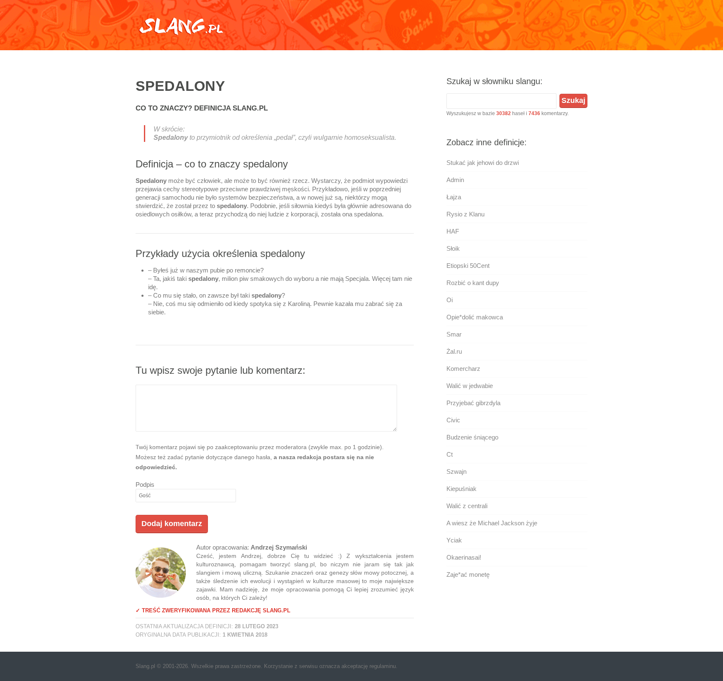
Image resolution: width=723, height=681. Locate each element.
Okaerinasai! (463, 557)
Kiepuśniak (461, 488)
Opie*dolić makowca (474, 317)
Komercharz (463, 368)
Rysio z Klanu (465, 214)
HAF (452, 231)
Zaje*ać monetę (468, 574)
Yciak (454, 540)
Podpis (145, 484)
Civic (453, 420)
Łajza (453, 196)
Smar (453, 334)
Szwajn (456, 471)
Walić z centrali (466, 505)
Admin (455, 179)
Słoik (453, 248)
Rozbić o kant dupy (472, 282)
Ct (449, 454)
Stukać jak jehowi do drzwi (482, 162)
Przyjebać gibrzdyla (473, 402)
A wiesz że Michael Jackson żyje (491, 523)
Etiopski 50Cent (468, 265)
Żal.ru (454, 351)
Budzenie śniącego (472, 437)
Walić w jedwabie (469, 385)
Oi (449, 299)
